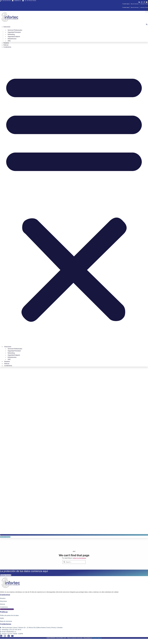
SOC (9, 41)
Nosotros (6, 43)
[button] (146, 11)
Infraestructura (12, 38)
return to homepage (79, 558)
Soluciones (6, 27)
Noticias (5, 45)
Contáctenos (7, 47)
